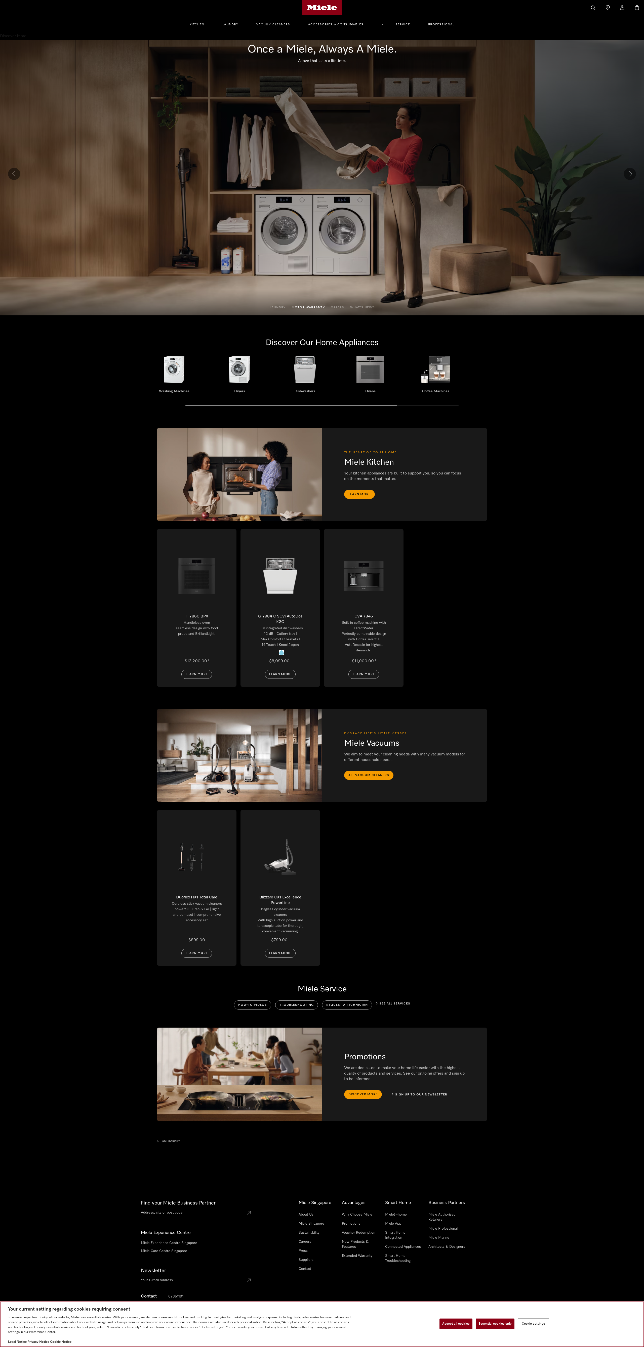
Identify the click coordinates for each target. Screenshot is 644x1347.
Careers (305, 1241)
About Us (306, 1214)
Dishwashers (305, 376)
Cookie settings (533, 1323)
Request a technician (347, 1004)
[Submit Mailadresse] (249, 1280)
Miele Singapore (311, 1223)
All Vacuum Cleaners (368, 775)
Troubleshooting (296, 1004)
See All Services (394, 1003)
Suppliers (306, 1260)
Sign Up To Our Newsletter (421, 1094)
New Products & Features (355, 1244)
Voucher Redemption (358, 1232)
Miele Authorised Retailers (442, 1217)
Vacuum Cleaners (273, 24)
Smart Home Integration (395, 1235)
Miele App (393, 1223)
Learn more (359, 494)
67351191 (176, 1296)
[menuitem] (200, 24)
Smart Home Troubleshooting (398, 1258)
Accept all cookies (456, 1323)
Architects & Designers (446, 1246)
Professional (441, 24)
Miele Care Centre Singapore (164, 1251)
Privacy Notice (38, 1341)
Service (402, 24)
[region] (322, 1324)
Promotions (351, 1223)
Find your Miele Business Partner (178, 1203)
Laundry (230, 24)
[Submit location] (249, 1213)
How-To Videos (252, 1004)
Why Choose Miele (357, 1214)
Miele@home (396, 1214)
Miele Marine (438, 1237)
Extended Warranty (357, 1256)
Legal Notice (17, 1341)
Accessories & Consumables (336, 24)
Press (303, 1251)
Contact (305, 1269)
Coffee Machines (436, 376)
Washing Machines (174, 376)
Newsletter (153, 1270)
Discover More (363, 1094)
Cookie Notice (60, 1341)
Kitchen (197, 24)
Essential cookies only (495, 1323)
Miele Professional (443, 1228)
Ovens (370, 376)
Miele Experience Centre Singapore (169, 1243)
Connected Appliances (403, 1246)
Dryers (239, 376)
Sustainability (309, 1232)
